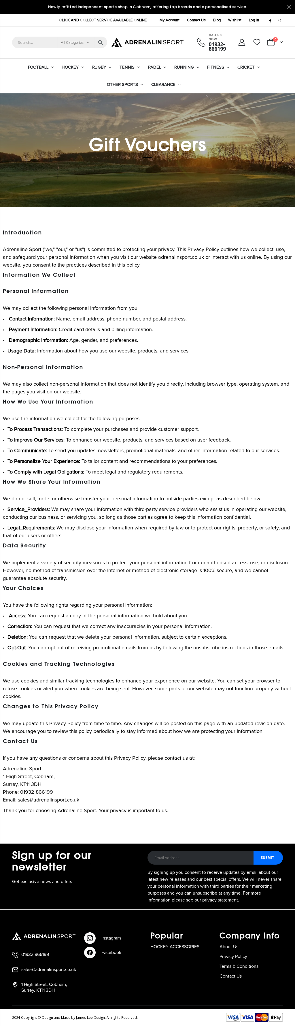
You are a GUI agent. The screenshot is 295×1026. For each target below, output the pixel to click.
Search (100, 42)
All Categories (72, 43)
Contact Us (196, 20)
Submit (267, 857)
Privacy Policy (233, 956)
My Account (169, 20)
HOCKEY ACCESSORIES (174, 946)
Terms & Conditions (239, 966)
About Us (229, 946)
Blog (217, 20)
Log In (254, 20)
